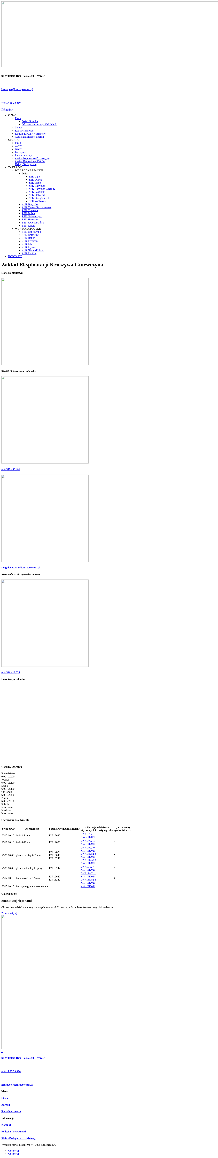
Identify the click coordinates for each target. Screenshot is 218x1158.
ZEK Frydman (30, 241)
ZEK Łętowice (30, 247)
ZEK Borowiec (30, 234)
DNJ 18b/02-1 (88, 879)
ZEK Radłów (29, 253)
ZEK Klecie (28, 225)
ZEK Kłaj (27, 244)
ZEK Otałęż (35, 179)
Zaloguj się (7, 109)
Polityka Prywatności (13, 1131)
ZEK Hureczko (30, 219)
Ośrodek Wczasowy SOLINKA (39, 124)
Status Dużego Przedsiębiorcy (18, 1138)
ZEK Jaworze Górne (33, 222)
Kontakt (6, 1124)
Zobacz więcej (9, 913)
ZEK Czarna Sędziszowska (36, 207)
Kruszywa (20, 152)
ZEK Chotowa (30, 210)
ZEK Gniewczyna (32, 216)
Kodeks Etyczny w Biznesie (30, 133)
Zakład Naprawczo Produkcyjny (32, 158)
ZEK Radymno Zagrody (42, 188)
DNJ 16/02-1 (88, 833)
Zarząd (18, 127)
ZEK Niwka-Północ (33, 250)
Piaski (18, 142)
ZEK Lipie (34, 176)
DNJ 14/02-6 (88, 847)
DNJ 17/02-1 (88, 840)
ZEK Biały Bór (30, 204)
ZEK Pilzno (35, 182)
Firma (18, 118)
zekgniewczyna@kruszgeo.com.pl (20, 567)
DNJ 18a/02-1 (88, 873)
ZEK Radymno (37, 185)
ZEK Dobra (28, 213)
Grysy (18, 149)
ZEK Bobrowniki (31, 231)
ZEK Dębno (28, 237)
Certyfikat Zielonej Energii (29, 136)
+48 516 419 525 (10, 672)
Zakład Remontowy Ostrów (30, 161)
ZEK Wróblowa (37, 201)
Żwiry (18, 145)
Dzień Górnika (30, 121)
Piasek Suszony (23, 155)
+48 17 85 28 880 (11, 102)
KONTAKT (15, 256)
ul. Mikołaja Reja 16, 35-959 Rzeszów (23, 1057)
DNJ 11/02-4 (88, 866)
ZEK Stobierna (37, 195)
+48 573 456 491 (10, 469)
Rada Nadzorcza (24, 130)
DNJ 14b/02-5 (88, 853)
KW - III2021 (88, 837)
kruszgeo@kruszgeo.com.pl (17, 89)
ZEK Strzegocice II (39, 198)
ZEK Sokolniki (37, 191)
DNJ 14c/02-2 (88, 859)
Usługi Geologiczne (25, 164)
